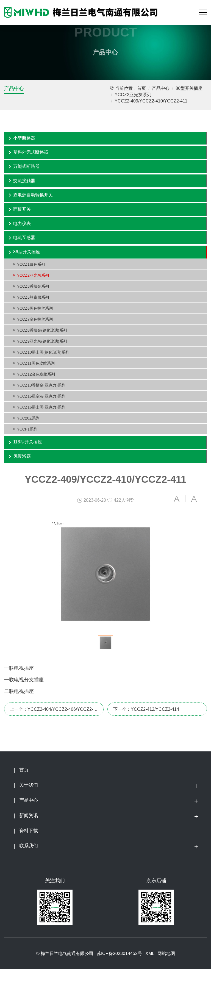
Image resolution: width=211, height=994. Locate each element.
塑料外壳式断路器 (30, 152)
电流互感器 (24, 237)
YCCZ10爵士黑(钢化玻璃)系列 (43, 352)
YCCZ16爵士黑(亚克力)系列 (41, 407)
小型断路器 (24, 138)
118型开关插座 (27, 442)
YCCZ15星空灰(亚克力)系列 (41, 396)
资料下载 (28, 830)
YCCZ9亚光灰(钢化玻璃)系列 (42, 341)
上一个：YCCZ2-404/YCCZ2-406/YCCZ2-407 (51, 711)
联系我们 (28, 845)
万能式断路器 (26, 166)
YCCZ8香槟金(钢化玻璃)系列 (42, 330)
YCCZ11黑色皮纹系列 (36, 363)
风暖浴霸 (22, 456)
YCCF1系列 (27, 429)
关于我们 (28, 785)
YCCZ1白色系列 (31, 264)
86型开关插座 (189, 88)
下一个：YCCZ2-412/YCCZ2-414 (146, 709)
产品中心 (14, 88)
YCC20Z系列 (28, 418)
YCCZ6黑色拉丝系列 (35, 308)
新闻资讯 (28, 815)
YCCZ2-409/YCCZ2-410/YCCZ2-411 (151, 101)
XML (149, 953)
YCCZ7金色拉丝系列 (35, 319)
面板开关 (22, 209)
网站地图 (166, 953)
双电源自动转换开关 (33, 195)
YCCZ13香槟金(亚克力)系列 (41, 385)
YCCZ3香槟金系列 (33, 286)
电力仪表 (22, 223)
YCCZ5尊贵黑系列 (33, 297)
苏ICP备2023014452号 (119, 953)
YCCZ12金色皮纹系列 (36, 374)
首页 (141, 88)
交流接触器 (24, 180)
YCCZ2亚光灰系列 (133, 94)
